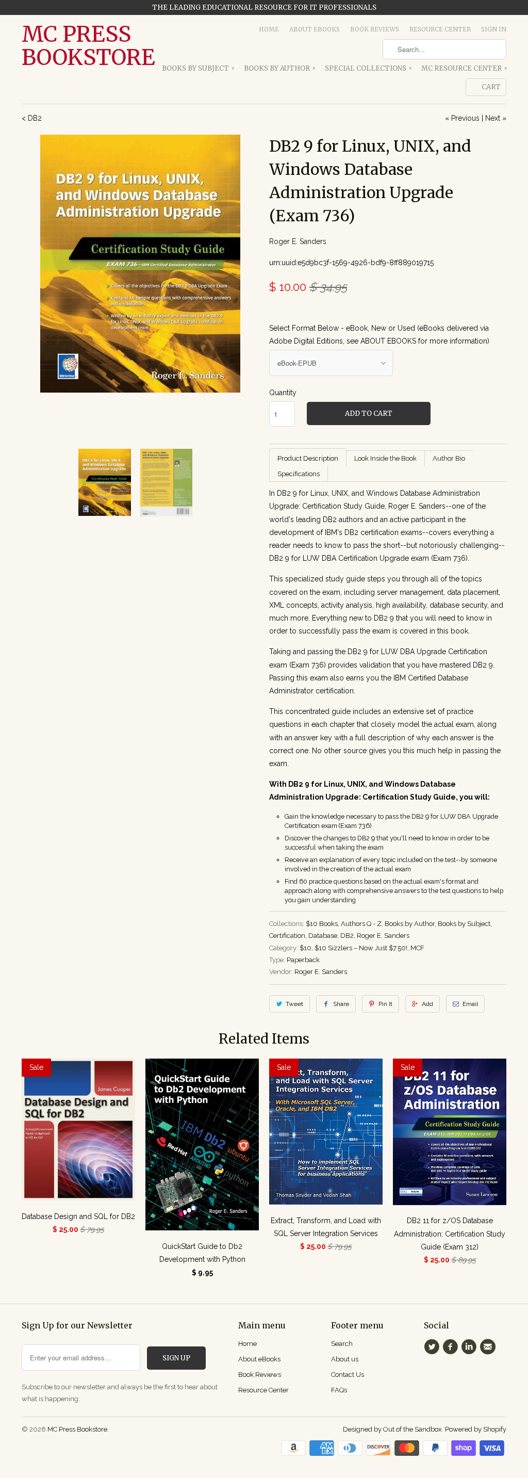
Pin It (385, 1004)
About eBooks (314, 29)
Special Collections (368, 68)
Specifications (298, 474)
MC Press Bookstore (78, 46)
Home (269, 29)
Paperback (303, 960)
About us (344, 1359)
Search (342, 1343)
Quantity (282, 392)
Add (427, 1004)
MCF (417, 948)
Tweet (294, 1004)
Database (322, 935)
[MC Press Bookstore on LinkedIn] (470, 1347)
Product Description (307, 458)
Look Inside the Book (385, 458)
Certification (287, 935)
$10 (305, 948)
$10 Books (322, 924)
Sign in (493, 29)
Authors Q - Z (361, 924)
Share (341, 1004)
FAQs (339, 1390)
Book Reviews (374, 29)
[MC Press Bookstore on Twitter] (433, 1347)
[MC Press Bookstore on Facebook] (451, 1347)
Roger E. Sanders (297, 241)
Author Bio (449, 458)
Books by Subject (198, 68)
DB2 (347, 935)
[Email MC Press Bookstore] (489, 1347)
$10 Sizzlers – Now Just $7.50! (361, 948)
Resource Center (440, 29)
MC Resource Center (463, 68)
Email (470, 1004)
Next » (495, 118)
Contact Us (347, 1374)
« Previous (462, 118)
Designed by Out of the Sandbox (392, 1429)
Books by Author (279, 68)
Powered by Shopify (475, 1429)
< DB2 (32, 118)
